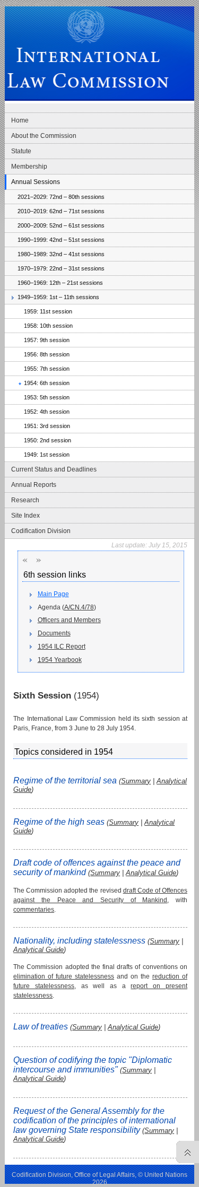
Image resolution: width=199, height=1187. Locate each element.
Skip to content (79, 3)
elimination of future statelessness (63, 976)
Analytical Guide (151, 873)
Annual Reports (33, 484)
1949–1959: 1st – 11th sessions (58, 297)
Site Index (25, 515)
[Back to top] (185, 1152)
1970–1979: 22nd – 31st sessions (61, 268)
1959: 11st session (48, 311)
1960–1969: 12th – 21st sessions (60, 283)
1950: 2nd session (47, 440)
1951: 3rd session (47, 426)
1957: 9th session (47, 340)
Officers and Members (69, 620)
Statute (21, 151)
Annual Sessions (35, 182)
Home (20, 120)
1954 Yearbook (60, 660)
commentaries (33, 909)
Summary (136, 781)
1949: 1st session (47, 454)
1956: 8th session (47, 354)
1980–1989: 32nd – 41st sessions (61, 254)
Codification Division (41, 531)
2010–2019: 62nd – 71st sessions (61, 211)
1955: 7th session (47, 368)
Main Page (53, 594)
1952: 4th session (47, 411)
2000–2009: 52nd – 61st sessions (61, 225)
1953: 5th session (47, 397)
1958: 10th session (48, 325)
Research (25, 500)
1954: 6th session (47, 383)
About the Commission (43, 135)
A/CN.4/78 (79, 607)
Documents (54, 633)
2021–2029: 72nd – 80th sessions (61, 197)
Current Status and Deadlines (54, 469)
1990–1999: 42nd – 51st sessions (61, 240)
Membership (29, 166)
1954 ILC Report (61, 646)
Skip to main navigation (29, 3)
